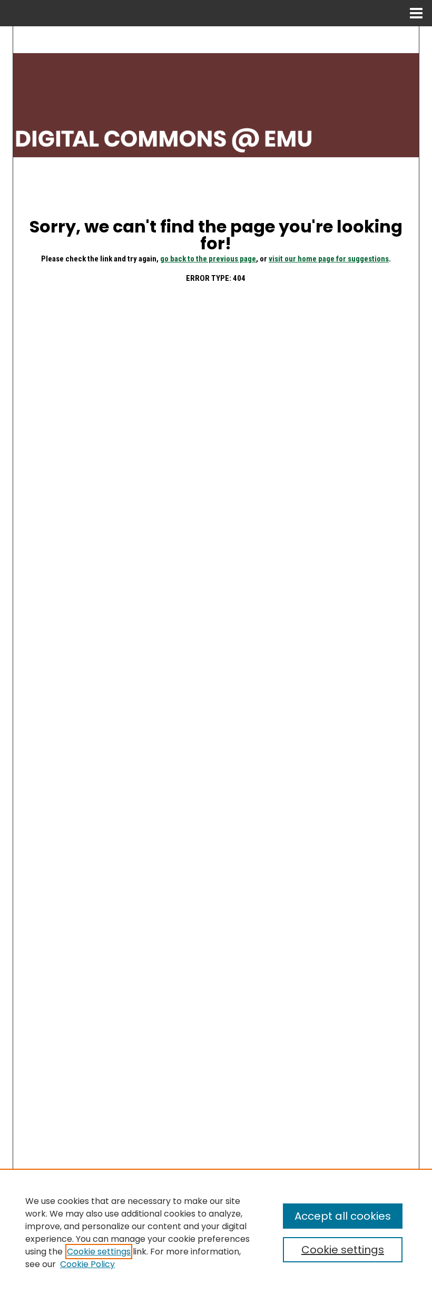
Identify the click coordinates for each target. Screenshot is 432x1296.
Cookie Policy (87, 1264)
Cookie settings (99, 1252)
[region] (216, 1232)
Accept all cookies (342, 1216)
